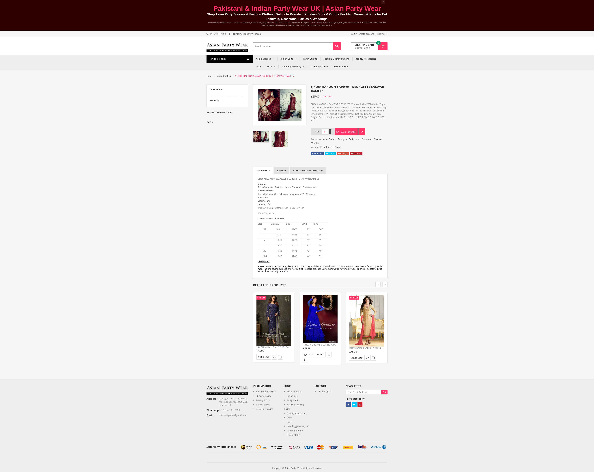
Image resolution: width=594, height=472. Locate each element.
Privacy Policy (263, 400)
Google (344, 153)
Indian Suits (287, 58)
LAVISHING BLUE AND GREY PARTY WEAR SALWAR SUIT (285, 347)
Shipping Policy (263, 395)
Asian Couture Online (330, 147)
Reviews (281, 170)
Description (263, 170)
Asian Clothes (224, 75)
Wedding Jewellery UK (293, 66)
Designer (342, 139)
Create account (366, 34)
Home (210, 75)
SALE (269, 66)
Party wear (354, 139)
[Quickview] (280, 357)
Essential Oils (341, 66)
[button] (382, 33)
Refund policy (262, 404)
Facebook (317, 153)
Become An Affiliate (266, 391)
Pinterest (357, 153)
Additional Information (308, 170)
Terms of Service (264, 408)
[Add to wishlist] (274, 357)
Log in (354, 34)
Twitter (331, 153)
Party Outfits (310, 58)
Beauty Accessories (365, 58)
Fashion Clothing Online (336, 58)
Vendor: (315, 147)
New (258, 66)
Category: (316, 139)
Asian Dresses (263, 58)
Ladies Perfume (319, 66)
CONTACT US (325, 391)
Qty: (317, 131)
